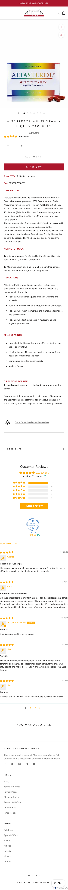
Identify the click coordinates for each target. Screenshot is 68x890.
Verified (32, 534)
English (32, 875)
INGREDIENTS (13, 449)
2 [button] (30, 708)
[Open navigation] (4, 13)
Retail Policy (10, 812)
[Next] (49, 113)
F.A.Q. (6, 781)
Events (7, 840)
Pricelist (8, 851)
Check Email (10, 807)
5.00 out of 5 (42, 472)
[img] (7, 552)
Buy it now (34, 167)
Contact (7, 861)
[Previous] (18, 113)
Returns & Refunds (13, 802)
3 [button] (35, 708)
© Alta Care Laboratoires (34, 882)
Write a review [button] (34, 506)
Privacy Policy (10, 791)
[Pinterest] (27, 764)
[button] (11, 136)
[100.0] (32, 524)
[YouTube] (34, 764)
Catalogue (9, 830)
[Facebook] (5, 764)
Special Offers (11, 835)
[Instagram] (19, 764)
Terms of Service (12, 786)
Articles (7, 845)
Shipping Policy (11, 797)
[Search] (58, 13)
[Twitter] (12, 764)
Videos (7, 856)
